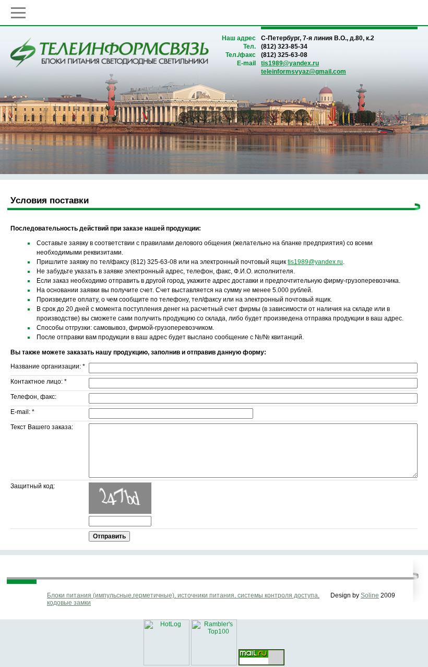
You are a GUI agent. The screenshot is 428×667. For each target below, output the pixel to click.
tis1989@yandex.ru (290, 63)
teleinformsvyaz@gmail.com (303, 71)
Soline (370, 595)
